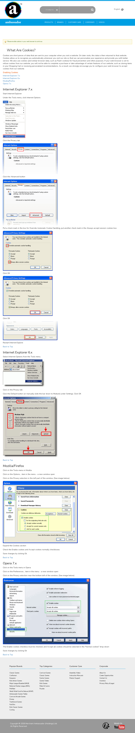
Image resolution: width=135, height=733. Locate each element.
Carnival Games (45, 673)
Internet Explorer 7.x (11, 75)
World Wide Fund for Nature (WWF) (21, 691)
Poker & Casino (45, 686)
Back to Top (8, 346)
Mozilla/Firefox (9, 81)
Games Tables (44, 681)
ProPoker (12, 689)
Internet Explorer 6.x (11, 78)
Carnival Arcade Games (17, 697)
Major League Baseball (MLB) (19, 683)
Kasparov (12, 678)
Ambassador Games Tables (18, 694)
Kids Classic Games (15, 707)
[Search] (92, 9)
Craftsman (13, 676)
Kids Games (43, 683)
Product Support (74, 678)
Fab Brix (12, 705)
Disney (11, 699)
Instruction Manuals (76, 676)
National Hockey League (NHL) (19, 686)
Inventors (103, 681)
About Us (103, 673)
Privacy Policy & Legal (107, 683)
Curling (12, 710)
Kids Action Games (15, 681)
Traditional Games (15, 702)
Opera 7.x (7, 83)
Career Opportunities (106, 676)
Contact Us (103, 678)
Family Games (44, 678)
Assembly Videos (74, 673)
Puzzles (42, 689)
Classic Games (14, 673)
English (117, 9)
